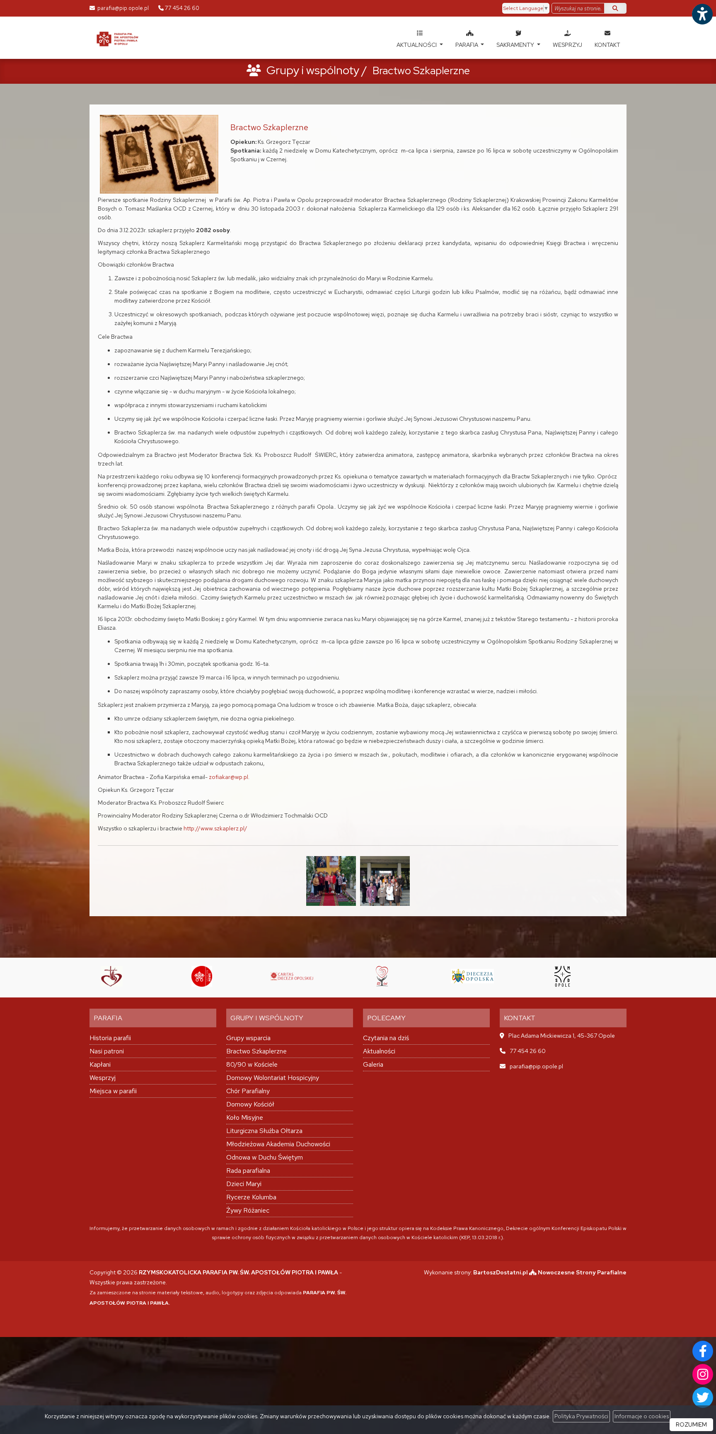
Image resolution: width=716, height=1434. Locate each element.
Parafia (467, 45)
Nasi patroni (107, 1051)
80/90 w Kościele (252, 1064)
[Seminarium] (481, 976)
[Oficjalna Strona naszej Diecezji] (391, 976)
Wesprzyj (567, 45)
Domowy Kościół (250, 1104)
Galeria (373, 1064)
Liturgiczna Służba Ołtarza (264, 1130)
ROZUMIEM (691, 1424)
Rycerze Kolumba (251, 1197)
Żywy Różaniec (247, 1210)
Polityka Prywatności (581, 1416)
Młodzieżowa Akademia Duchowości (278, 1144)
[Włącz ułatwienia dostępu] (702, 14)
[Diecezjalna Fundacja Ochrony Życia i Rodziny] (301, 976)
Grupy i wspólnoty (312, 70)
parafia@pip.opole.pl (122, 8)
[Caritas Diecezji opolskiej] (210, 976)
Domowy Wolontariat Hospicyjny (272, 1077)
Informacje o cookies (641, 1416)
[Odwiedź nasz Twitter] (702, 1397)
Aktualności (417, 45)
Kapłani (100, 1064)
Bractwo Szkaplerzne (256, 1051)
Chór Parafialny (248, 1091)
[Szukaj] (615, 8)
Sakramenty (515, 45)
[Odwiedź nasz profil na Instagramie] (702, 1374)
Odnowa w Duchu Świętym (264, 1157)
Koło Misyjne (244, 1117)
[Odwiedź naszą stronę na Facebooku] (702, 1351)
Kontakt (607, 45)
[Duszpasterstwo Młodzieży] (571, 976)
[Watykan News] (121, 976)
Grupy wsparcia (248, 1038)
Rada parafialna (248, 1170)
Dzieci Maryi (243, 1183)
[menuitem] (419, 38)
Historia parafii (110, 1038)
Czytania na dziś (386, 1038)
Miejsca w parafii (113, 1091)
